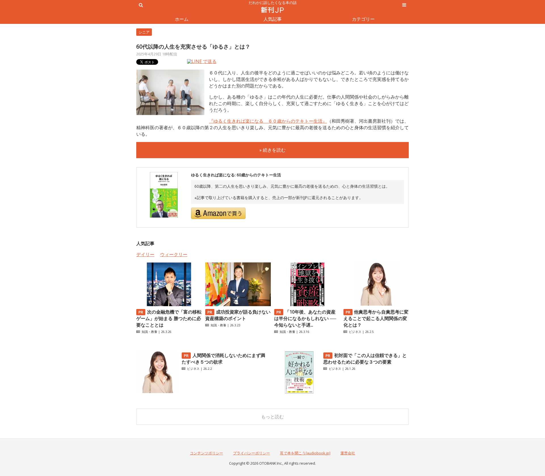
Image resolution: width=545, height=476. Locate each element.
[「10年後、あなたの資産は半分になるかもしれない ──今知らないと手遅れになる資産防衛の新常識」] (306, 304)
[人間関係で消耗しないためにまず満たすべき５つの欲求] (157, 392)
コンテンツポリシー (206, 453)
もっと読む (272, 417)
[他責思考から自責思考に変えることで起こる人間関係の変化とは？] (376, 304)
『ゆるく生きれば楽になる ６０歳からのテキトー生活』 (268, 121)
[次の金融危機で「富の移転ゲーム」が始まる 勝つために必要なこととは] (169, 304)
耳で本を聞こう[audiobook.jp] (305, 453)
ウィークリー (173, 254)
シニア (144, 32)
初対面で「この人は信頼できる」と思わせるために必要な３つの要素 (365, 358)
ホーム (181, 19)
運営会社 (347, 453)
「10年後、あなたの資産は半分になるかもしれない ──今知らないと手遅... (305, 318)
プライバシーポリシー (251, 453)
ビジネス (355, 331)
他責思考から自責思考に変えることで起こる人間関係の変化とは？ (376, 318)
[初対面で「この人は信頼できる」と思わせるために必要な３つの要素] (299, 392)
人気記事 (272, 19)
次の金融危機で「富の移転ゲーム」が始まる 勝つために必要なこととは (169, 318)
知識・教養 (149, 331)
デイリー (145, 254)
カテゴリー (363, 19)
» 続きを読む (272, 150)
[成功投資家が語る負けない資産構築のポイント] (238, 304)
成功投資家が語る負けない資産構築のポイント (238, 315)
